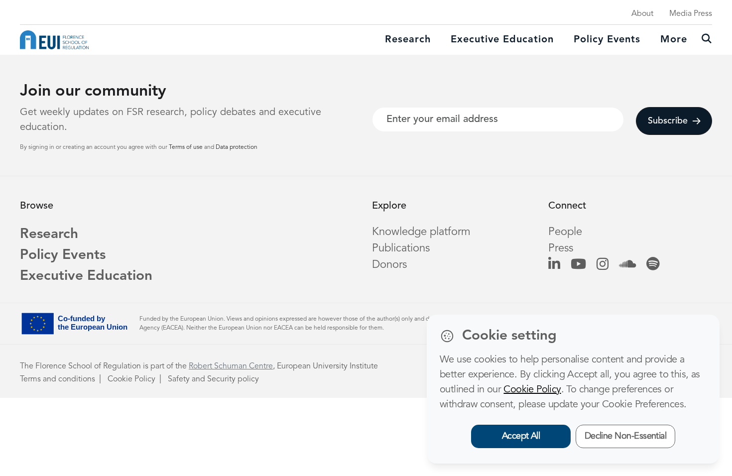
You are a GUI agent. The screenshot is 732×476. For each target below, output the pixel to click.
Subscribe (668, 121)
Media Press (690, 14)
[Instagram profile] (603, 264)
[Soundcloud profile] (627, 264)
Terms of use (186, 147)
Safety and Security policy (213, 379)
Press (560, 248)
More (673, 40)
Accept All (521, 436)
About (642, 14)
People (565, 232)
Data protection (236, 147)
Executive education (502, 40)
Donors (389, 264)
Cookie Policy (131, 379)
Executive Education (86, 276)
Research (408, 40)
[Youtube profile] (578, 264)
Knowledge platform (421, 232)
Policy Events (607, 40)
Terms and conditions (57, 379)
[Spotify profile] (653, 264)
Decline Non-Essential (626, 436)
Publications (401, 248)
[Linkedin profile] (554, 264)
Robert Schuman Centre (231, 366)
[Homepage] (54, 39)
